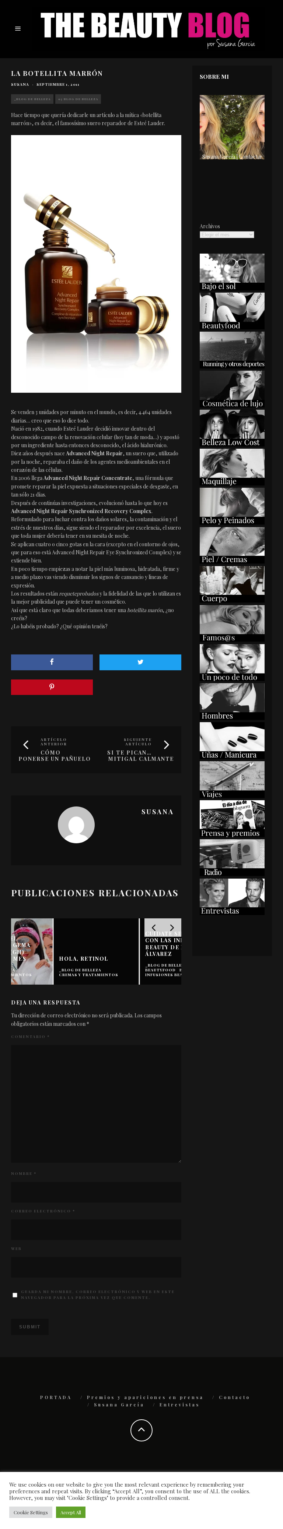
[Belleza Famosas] (232, 639)
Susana (20, 84)
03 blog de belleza (78, 99)
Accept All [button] (70, 1512)
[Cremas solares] (232, 288)
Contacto (234, 1397)
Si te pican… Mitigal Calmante (140, 755)
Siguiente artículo (138, 741)
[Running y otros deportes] (232, 366)
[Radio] (232, 874)
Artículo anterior (54, 741)
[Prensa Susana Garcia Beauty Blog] (232, 834)
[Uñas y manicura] (232, 756)
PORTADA (56, 1397)
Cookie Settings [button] (31, 1512)
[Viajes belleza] (232, 795)
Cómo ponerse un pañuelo (54, 755)
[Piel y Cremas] (232, 561)
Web (16, 1248)
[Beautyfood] (232, 327)
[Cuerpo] (232, 600)
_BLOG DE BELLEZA (32, 99)
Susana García (119, 1405)
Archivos (210, 226)
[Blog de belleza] (232, 678)
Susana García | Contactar (232, 156)
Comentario (30, 1036)
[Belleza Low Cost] (232, 444)
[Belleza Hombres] (232, 717)
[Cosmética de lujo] (232, 405)
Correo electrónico (43, 1211)
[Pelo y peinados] (232, 522)
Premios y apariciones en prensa (145, 1397)
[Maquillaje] (232, 483)
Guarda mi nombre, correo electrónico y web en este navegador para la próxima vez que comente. (98, 1294)
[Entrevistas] (232, 913)
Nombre (23, 1173)
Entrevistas (180, 1405)
